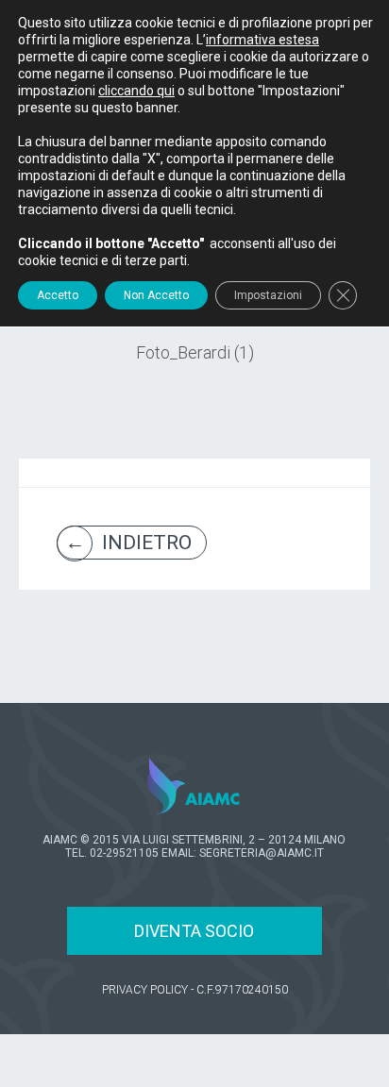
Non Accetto (156, 295)
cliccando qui (136, 90)
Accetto (57, 295)
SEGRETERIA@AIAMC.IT (261, 853)
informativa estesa (262, 39)
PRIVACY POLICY (145, 989)
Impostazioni (268, 295)
